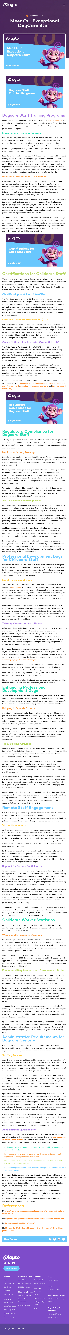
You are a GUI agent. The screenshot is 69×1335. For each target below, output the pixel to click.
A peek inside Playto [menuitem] (25, 1276)
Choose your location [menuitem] (25, 1292)
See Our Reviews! (11, 1268)
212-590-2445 (53, 1280)
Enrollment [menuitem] (37, 1276)
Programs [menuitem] (7, 1299)
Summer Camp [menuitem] (9, 1317)
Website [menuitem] (7, 1276)
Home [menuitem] (6, 1280)
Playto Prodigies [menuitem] (9, 1313)
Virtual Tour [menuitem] (22, 1280)
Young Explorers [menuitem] (9, 1310)
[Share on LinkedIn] (59, 1239)
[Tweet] (63, 1239)
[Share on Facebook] (50, 1239)
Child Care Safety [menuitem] (24, 1287)
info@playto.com (54, 1289)
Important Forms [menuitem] (39, 1298)
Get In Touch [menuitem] (8, 1294)
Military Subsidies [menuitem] (40, 1283)
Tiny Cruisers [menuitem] (8, 1302)
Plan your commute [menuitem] (24, 1295)
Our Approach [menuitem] (9, 1283)
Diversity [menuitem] (7, 1291)
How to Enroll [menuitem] (38, 1280)
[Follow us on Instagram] (54, 1239)
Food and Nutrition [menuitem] (24, 1283)
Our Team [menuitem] (7, 1287)
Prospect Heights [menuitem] (24, 1305)
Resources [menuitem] (37, 1288)
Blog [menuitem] (35, 1308)
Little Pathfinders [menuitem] (10, 1306)
